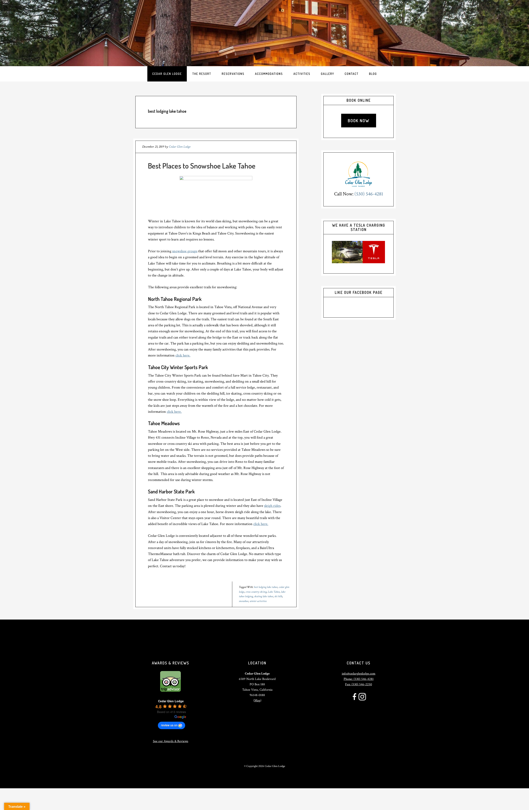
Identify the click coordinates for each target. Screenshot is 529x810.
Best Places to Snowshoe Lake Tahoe (201, 165)
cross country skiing (256, 592)
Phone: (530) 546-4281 (359, 679)
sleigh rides (272, 505)
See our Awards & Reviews (170, 741)
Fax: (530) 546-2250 (358, 684)
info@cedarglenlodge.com (358, 673)
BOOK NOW (358, 120)
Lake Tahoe (274, 592)
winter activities (258, 601)
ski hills (278, 596)
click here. (182, 355)
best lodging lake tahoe (266, 587)
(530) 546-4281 (368, 194)
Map (257, 700)
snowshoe (243, 601)
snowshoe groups (184, 251)
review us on (169, 725)
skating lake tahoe (263, 596)
